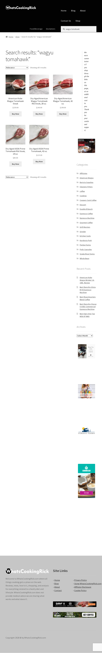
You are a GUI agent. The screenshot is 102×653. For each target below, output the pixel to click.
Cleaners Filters (86, 187)
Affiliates (83, 173)
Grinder (83, 231)
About (83, 10)
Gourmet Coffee (86, 222)
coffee (82, 191)
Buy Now (15, 114)
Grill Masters (85, 227)
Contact (58, 590)
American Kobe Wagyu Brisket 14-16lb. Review (87, 280)
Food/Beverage (36, 29)
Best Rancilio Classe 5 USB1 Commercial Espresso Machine (88, 307)
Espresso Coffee (86, 213)
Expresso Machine (87, 218)
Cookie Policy (80, 590)
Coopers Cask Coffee (88, 200)
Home (63, 10)
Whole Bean (84, 258)
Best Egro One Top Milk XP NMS (87, 315)
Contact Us (66, 20)
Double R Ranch (86, 209)
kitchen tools (85, 236)
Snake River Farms (87, 254)
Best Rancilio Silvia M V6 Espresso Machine (88, 290)
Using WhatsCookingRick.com (87, 583)
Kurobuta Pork (86, 240)
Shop (78, 20)
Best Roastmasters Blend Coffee (88, 298)
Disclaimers (50, 29)
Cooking (83, 196)
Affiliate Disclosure (82, 587)
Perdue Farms (85, 245)
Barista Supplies (86, 182)
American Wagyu (87, 178)
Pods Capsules (86, 249)
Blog (73, 10)
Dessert (83, 205)
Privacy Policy (80, 580)
